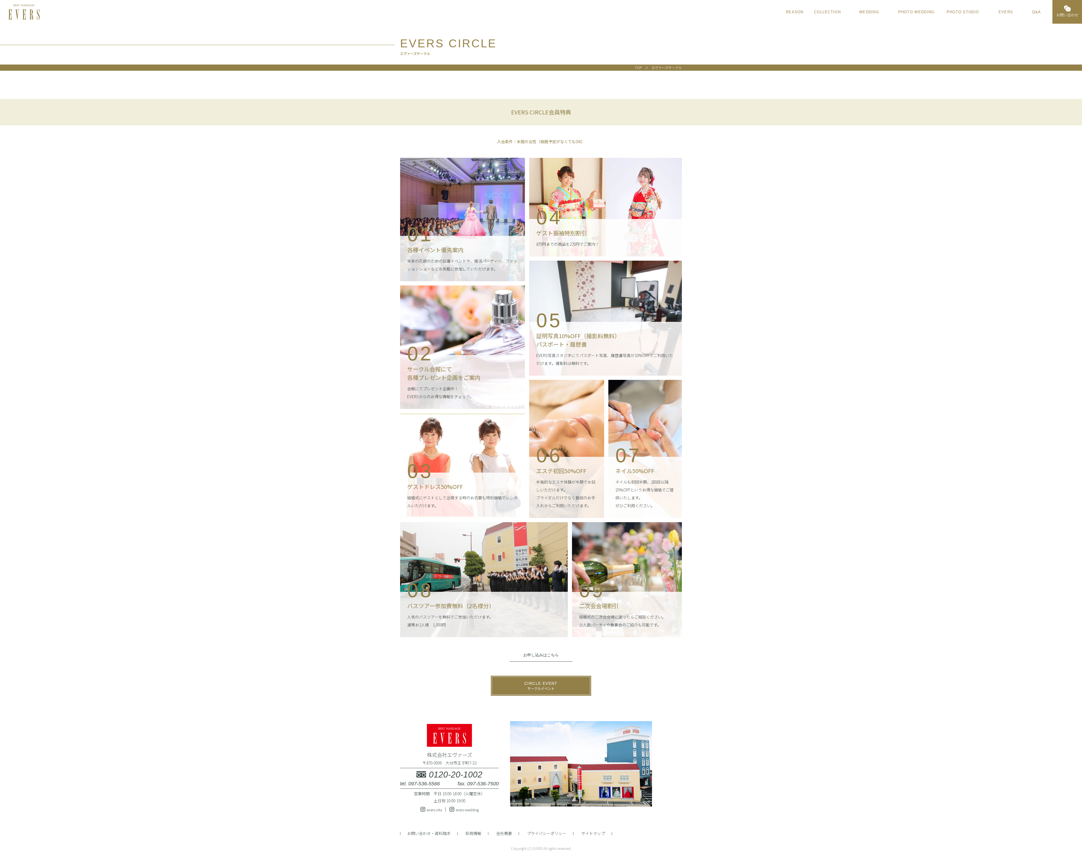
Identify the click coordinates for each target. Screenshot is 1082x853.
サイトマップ (593, 833)
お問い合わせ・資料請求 (429, 833)
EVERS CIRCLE (1006, 12)
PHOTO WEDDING (916, 12)
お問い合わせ (1067, 14)
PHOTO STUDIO (963, 12)
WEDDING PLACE (869, 12)
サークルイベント (541, 686)
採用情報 (473, 833)
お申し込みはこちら (541, 655)
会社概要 (504, 833)
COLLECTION (827, 12)
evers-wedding (467, 809)
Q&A (1036, 12)
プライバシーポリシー (546, 833)
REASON (795, 12)
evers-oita (434, 809)
